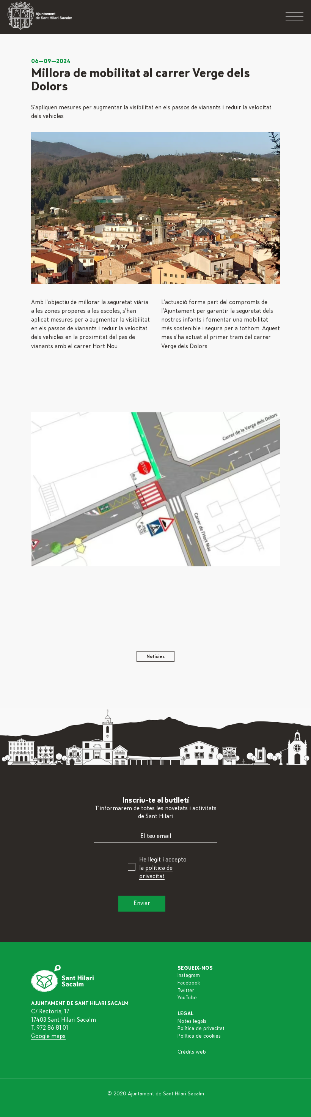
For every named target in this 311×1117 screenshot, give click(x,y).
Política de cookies (199, 1036)
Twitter (185, 990)
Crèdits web (191, 1052)
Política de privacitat (201, 1028)
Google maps (48, 1036)
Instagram (188, 975)
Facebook (188, 983)
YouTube (187, 997)
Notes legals (191, 1021)
